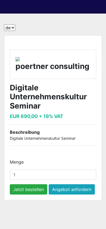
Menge (17, 162)
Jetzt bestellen (28, 189)
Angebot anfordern (71, 189)
